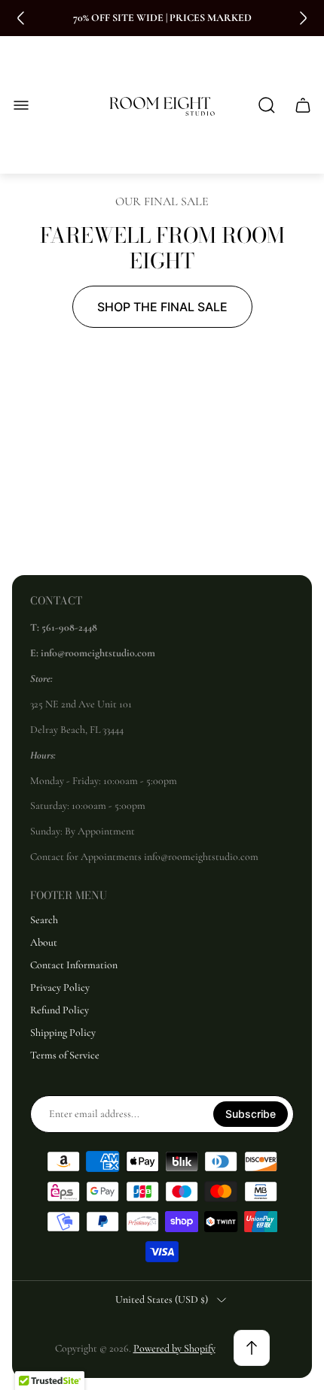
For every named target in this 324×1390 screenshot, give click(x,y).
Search (44, 919)
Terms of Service (64, 1055)
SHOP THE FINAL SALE (162, 306)
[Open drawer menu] (21, 105)
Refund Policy (59, 1010)
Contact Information (74, 964)
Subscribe (250, 1113)
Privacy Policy (60, 987)
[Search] (266, 105)
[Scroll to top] (252, 1348)
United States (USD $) (161, 1299)
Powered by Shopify (174, 1348)
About (43, 942)
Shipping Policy (63, 1032)
